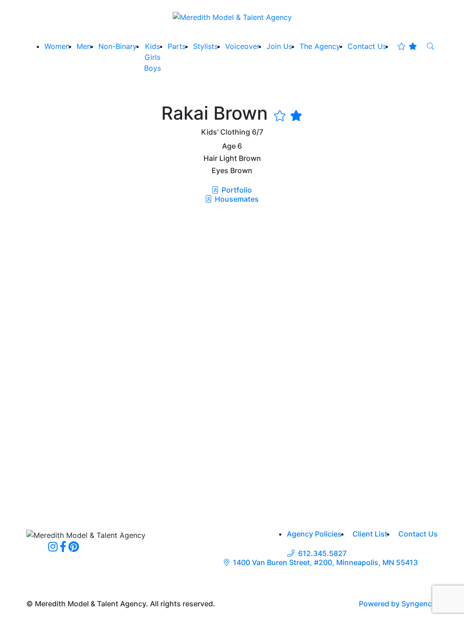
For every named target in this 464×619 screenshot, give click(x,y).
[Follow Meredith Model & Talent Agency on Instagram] (53, 546)
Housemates (236, 198)
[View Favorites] (407, 46)
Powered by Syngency (397, 603)
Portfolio (236, 189)
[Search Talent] (430, 46)
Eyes (220, 170)
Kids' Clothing (225, 132)
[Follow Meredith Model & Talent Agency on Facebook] (63, 546)
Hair (210, 158)
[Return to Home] (232, 17)
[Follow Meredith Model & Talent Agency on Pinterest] (73, 546)
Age (229, 146)
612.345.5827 (322, 553)
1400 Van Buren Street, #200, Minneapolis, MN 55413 (325, 562)
